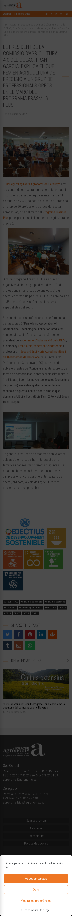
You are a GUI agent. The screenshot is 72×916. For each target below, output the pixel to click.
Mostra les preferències (36, 900)
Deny (36, 889)
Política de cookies (29, 910)
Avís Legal (45, 910)
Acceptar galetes (36, 878)
